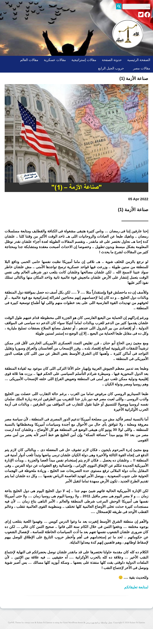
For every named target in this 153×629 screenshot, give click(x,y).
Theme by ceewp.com (24, 622)
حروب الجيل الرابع (111, 68)
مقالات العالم (29, 60)
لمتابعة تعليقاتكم (136, 587)
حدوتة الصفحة (112, 60)
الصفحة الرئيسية (138, 60)
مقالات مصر (141, 68)
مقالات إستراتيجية (83, 60)
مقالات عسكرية (55, 60)
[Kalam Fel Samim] (127, 52)
